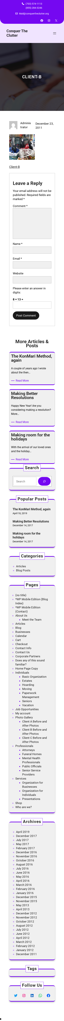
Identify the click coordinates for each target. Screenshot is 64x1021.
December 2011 (26, 954)
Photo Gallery (24, 717)
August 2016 (24, 864)
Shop (18, 803)
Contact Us (22, 652)
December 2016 (26, 852)
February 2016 (25, 889)
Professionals (24, 746)
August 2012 (24, 925)
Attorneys (28, 750)
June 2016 (23, 872)
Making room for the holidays (26, 535)
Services (20, 778)
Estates (27, 680)
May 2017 (22, 844)
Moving (27, 689)
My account (22, 713)
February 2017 (25, 848)
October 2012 (25, 921)
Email (17, 258)
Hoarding (28, 684)
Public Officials (31, 766)
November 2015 (26, 901)
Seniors (27, 701)
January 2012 (25, 950)
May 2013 (22, 905)
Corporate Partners (27, 656)
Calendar (21, 636)
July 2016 (22, 868)
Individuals (22, 672)
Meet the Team (31, 619)
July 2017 (22, 840)
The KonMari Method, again (32, 509)
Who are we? (23, 807)
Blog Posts (23, 570)
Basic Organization (34, 676)
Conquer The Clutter (17, 33)
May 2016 (22, 876)
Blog (18, 627)
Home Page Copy (26, 668)
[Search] (44, 481)
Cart (18, 640)
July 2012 (22, 929)
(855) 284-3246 (34, 7)
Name (17, 244)
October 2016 (25, 860)
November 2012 (26, 917)
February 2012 (25, 946)
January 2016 (25, 893)
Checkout (21, 644)
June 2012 (23, 933)
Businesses (22, 632)
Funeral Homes (32, 754)
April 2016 (23, 880)
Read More (23, 381)
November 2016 (26, 856)
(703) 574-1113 (34, 3)
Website (18, 273)
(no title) (20, 595)
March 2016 (24, 885)
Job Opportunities (27, 709)
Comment (20, 206)
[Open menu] (55, 33)
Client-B (14, 167)
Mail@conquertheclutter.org (34, 13)
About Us (21, 615)
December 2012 (26, 913)
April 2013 (23, 909)
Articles (21, 566)
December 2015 (26, 897)
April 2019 (23, 832)
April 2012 (23, 937)
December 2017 (26, 836)
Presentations (31, 799)
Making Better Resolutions (31, 521)
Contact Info (23, 648)
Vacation (28, 705)
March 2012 (24, 942)
